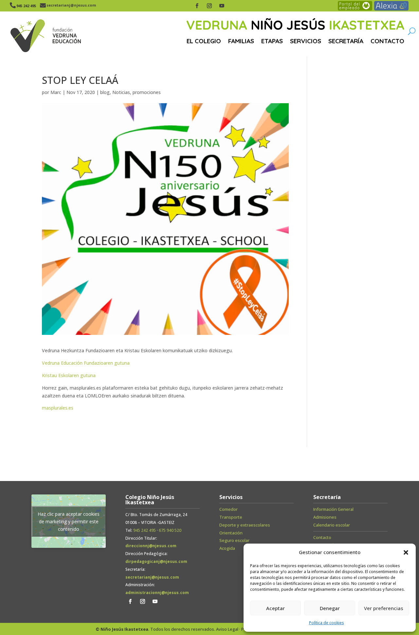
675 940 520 (170, 530)
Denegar (330, 608)
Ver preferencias (383, 608)
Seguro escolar (234, 540)
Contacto (387, 41)
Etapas (272, 41)
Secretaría (345, 41)
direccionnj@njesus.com (150, 545)
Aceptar (275, 608)
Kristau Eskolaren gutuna (69, 375)
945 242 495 (144, 530)
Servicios (305, 41)
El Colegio (204, 41)
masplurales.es (57, 408)
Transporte (230, 517)
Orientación (231, 533)
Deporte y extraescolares (244, 525)
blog (105, 92)
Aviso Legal (227, 629)
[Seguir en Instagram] (209, 6)
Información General (333, 509)
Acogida (227, 548)
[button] (406, 552)
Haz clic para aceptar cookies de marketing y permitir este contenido (69, 521)
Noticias (121, 92)
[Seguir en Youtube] (222, 6)
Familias (241, 41)
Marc (55, 92)
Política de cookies (326, 622)
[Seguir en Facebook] (197, 6)
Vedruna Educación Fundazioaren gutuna (86, 363)
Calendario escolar (331, 525)
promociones (147, 92)
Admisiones (325, 517)
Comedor (228, 509)
